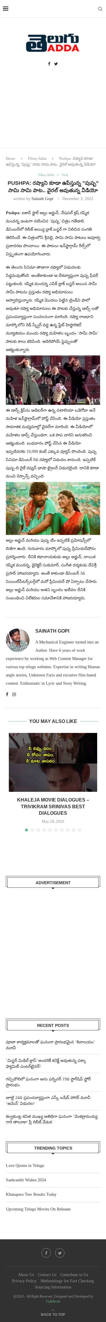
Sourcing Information (53, 1287)
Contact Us (47, 1275)
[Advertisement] (53, 113)
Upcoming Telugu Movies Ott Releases (38, 1209)
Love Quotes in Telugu (25, 1165)
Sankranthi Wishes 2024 (26, 1180)
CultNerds (53, 1301)
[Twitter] (56, 64)
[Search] (100, 8)
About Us (26, 1275)
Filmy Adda (37, 158)
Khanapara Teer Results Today (31, 1194)
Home (10, 158)
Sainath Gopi (42, 199)
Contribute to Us (74, 1275)
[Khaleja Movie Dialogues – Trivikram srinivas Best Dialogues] (53, 762)
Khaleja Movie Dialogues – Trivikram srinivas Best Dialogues (53, 806)
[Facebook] (49, 64)
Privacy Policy (24, 1281)
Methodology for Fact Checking (67, 1281)
